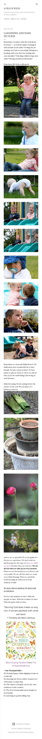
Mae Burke (27, 728)
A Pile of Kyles (12, 8)
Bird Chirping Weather (16, 663)
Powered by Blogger (23, 724)
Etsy (28, 666)
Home (6, 19)
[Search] (36, 3)
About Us (15, 19)
